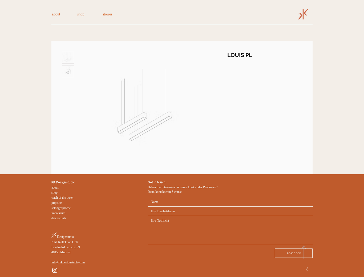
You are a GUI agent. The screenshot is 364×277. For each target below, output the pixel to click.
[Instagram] (54, 270)
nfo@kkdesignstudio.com (68, 262)
